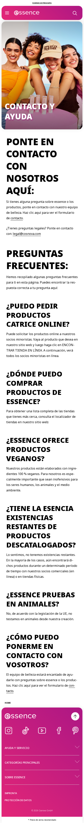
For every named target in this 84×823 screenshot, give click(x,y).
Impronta (11, 793)
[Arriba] (75, 716)
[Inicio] (26, 13)
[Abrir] (7, 13)
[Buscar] (74, 13)
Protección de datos (18, 800)
